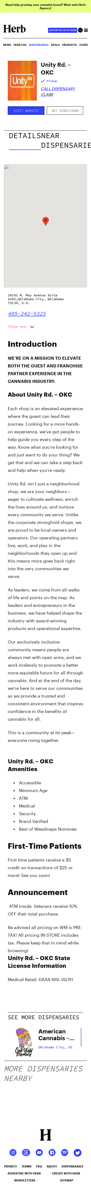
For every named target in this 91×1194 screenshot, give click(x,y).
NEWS (7, 44)
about (52, 1166)
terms (27, 1166)
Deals (55, 44)
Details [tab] (25, 135)
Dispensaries (39, 44)
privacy (10, 1166)
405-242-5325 (27, 313)
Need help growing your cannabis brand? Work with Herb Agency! (45, 6)
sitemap (66, 1180)
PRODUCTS (69, 44)
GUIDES (84, 44)
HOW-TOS (20, 44)
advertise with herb (62, 30)
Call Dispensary (58, 88)
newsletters (24, 1180)
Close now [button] (17, 326)
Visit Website (26, 111)
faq (39, 1166)
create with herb (66, 1173)
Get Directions (65, 111)
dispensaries (72, 1166)
